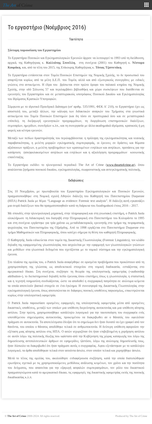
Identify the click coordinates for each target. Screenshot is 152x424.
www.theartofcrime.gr (120, 164)
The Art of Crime (16, 415)
